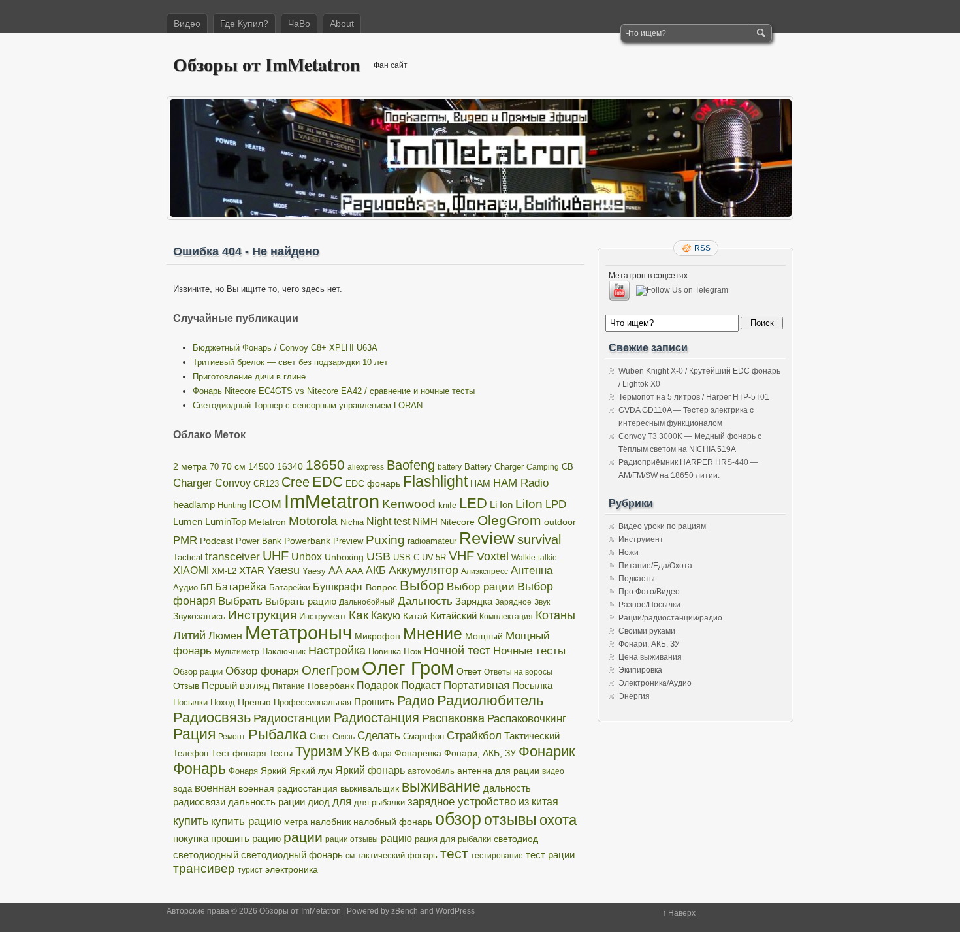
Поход (222, 702)
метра (296, 822)
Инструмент (322, 616)
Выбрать (240, 601)
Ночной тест (457, 650)
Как (358, 615)
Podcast (216, 541)
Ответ (468, 671)
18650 (325, 464)
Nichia (352, 522)
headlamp (194, 504)
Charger (192, 483)
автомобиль (431, 771)
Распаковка (453, 718)
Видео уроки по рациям (662, 526)
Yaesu (283, 570)
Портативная (476, 685)
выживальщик (369, 789)
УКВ (357, 752)
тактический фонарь (397, 855)
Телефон (190, 753)
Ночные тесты (529, 650)
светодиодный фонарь (292, 855)
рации (303, 837)
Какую (385, 615)
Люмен (225, 635)
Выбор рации (481, 586)
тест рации (550, 854)
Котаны (555, 615)
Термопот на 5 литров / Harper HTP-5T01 (693, 397)
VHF (461, 556)
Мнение (432, 634)
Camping (542, 467)
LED (473, 503)
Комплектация (506, 616)
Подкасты (636, 578)
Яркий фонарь (370, 770)
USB (378, 556)
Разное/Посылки (649, 604)
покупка (190, 838)
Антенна (531, 570)
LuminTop (225, 521)
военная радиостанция (288, 788)
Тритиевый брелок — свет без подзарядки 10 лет (290, 362)
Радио (415, 701)
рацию (396, 838)
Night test (388, 521)
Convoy (233, 483)
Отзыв (186, 686)
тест (454, 853)
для (341, 801)
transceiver (232, 556)
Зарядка (473, 601)
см (350, 855)
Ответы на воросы (518, 672)
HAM (480, 483)
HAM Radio (521, 483)
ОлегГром (330, 670)
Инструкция (262, 615)
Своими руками (646, 630)
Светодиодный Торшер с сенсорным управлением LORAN (308, 405)
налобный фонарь (392, 821)
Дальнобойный (367, 602)
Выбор (422, 585)
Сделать (378, 736)
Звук (542, 602)
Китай (415, 616)
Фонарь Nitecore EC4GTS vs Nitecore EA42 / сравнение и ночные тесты (334, 391)
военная (215, 788)
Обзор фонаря (262, 671)
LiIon (529, 504)
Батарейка (240, 586)
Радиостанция (376, 718)
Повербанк (331, 686)
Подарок (377, 685)
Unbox (306, 556)
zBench (404, 911)
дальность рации (266, 801)
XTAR (251, 571)
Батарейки (289, 587)
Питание (288, 686)
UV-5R (434, 557)
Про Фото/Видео (649, 591)
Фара (382, 753)
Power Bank (258, 541)
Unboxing (344, 557)
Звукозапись (199, 616)
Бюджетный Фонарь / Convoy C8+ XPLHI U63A (285, 348)
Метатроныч (298, 632)
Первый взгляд (236, 685)
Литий (189, 635)
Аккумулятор (423, 570)
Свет (320, 736)
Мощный (484, 636)
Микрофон (377, 636)
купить (190, 821)
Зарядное (513, 602)
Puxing (385, 540)
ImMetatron (331, 501)
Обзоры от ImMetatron (266, 64)
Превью (254, 702)
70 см (233, 467)
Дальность (425, 600)
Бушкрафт (338, 586)
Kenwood (409, 504)
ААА (354, 571)
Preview (348, 541)
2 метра (190, 467)
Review (487, 538)
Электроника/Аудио (655, 683)
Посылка (532, 685)
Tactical (187, 557)
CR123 (266, 484)
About (342, 23)
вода (182, 789)
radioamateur (432, 541)
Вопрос (381, 587)
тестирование (497, 855)
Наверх (682, 913)
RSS (702, 248)
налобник (330, 821)
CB (567, 467)
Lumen (187, 521)
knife (447, 505)
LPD (555, 504)
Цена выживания (650, 657)
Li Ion (501, 504)
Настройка (337, 650)
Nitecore (457, 522)
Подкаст (421, 685)
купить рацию (246, 821)
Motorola (313, 521)
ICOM (265, 504)
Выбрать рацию (300, 601)
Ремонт (232, 736)
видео (553, 771)
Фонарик (547, 752)
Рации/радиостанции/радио (670, 617)
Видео (187, 23)
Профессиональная (312, 702)
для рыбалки (379, 802)
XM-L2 (224, 571)
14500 (261, 466)
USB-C (406, 557)
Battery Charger (494, 467)
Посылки (190, 702)
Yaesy (314, 571)
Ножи (628, 552)
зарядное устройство (462, 801)
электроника (291, 870)
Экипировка (640, 670)
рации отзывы (351, 839)
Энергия (634, 696)
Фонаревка (417, 753)
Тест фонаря (238, 753)
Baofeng (411, 465)
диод (319, 802)
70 (214, 467)
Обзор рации (198, 672)
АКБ (376, 570)
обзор (458, 819)
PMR (185, 540)
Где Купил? (244, 23)
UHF (276, 556)
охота (558, 820)
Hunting (231, 505)
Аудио (185, 587)
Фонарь (199, 768)
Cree (295, 482)
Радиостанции (292, 718)
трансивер (204, 868)
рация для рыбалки (453, 839)
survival (539, 539)
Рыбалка (277, 734)
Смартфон (423, 736)
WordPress (455, 911)
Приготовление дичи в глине (249, 376)
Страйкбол (474, 736)
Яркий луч (310, 770)
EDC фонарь (372, 484)
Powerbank (307, 541)
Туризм (318, 751)
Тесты (281, 753)
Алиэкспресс (484, 571)
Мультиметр (236, 651)
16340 (290, 467)
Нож (412, 651)
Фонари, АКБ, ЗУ (480, 753)
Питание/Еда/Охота (655, 565)
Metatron (267, 522)
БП (206, 587)
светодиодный (205, 855)
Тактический (532, 736)
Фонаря (243, 771)
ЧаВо (299, 23)
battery (450, 467)
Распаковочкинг (526, 718)
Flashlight (435, 481)
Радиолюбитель (490, 700)
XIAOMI (191, 570)
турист (250, 870)
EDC (327, 482)
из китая (538, 801)
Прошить (374, 702)
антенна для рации (498, 771)
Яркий (274, 771)
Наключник (284, 651)
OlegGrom (509, 520)
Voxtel (493, 556)
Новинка (384, 651)
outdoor (560, 522)
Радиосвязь (212, 717)
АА (335, 570)
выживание (441, 786)
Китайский (453, 615)
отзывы (510, 819)
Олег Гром (408, 668)
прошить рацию (246, 838)
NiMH (425, 521)
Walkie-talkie (534, 557)
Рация (194, 734)
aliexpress (365, 467)
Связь (343, 736)
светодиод (516, 838)
